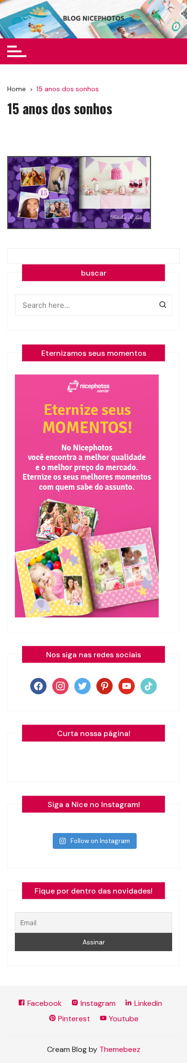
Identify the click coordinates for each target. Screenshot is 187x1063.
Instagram (97, 1003)
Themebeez (119, 1049)
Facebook (43, 1003)
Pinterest (73, 1019)
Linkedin (147, 1003)
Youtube (123, 1019)
